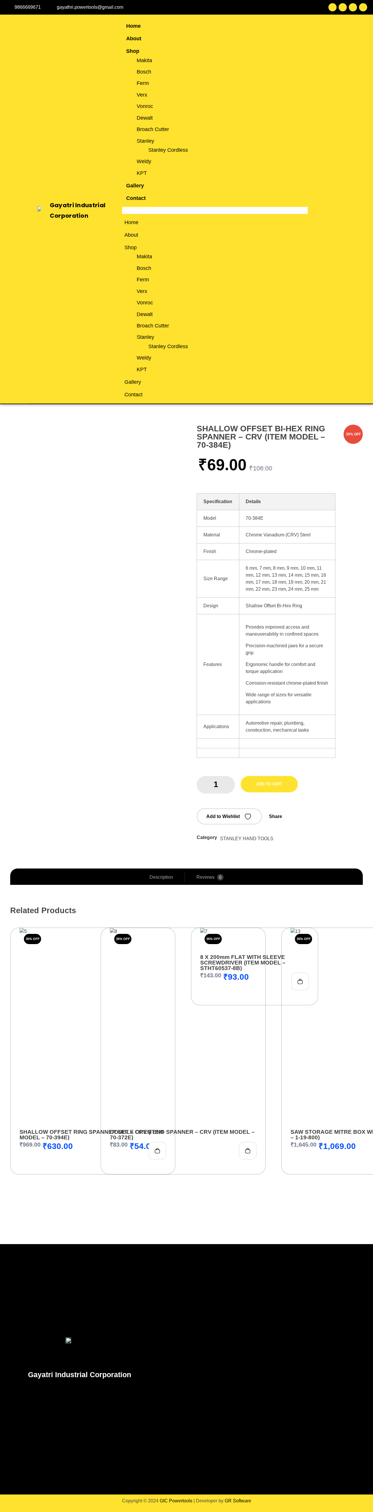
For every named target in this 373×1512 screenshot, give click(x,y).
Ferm (143, 83)
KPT (142, 173)
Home (133, 26)
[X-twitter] (343, 7)
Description (161, 877)
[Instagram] (363, 7)
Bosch (144, 72)
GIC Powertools (175, 1500)
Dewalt (145, 118)
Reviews (208, 877)
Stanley (145, 141)
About (133, 38)
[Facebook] (332, 7)
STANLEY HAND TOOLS (246, 838)
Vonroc (145, 106)
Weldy (144, 161)
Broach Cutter (153, 129)
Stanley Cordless (168, 150)
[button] (215, 210)
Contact (136, 198)
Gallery (135, 186)
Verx (142, 95)
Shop (132, 51)
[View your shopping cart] (339, 210)
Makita (144, 60)
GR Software (238, 1500)
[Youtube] (353, 7)
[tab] (161, 877)
